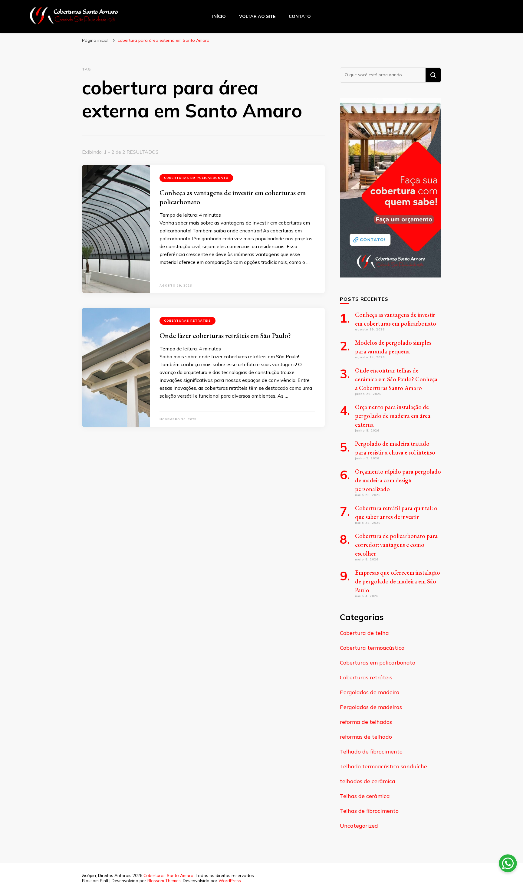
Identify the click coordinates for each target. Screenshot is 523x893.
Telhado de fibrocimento (371, 751)
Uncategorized (359, 825)
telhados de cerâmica (367, 781)
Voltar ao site (257, 16)
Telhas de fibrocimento (369, 810)
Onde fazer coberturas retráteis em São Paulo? (225, 335)
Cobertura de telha (364, 632)
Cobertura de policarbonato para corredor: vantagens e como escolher (396, 544)
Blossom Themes (164, 880)
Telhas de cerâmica (365, 796)
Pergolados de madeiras (371, 707)
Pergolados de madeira (370, 692)
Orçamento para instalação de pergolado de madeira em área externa (392, 415)
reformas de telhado (366, 736)
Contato (300, 16)
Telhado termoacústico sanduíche (383, 766)
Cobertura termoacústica (372, 647)
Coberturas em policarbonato (196, 178)
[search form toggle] (494, 16)
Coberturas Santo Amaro (168, 875)
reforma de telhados (366, 721)
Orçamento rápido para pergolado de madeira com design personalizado (398, 480)
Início (219, 16)
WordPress (230, 880)
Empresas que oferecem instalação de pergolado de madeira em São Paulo (397, 581)
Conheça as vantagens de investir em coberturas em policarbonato (233, 197)
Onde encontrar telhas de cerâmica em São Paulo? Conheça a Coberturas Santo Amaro (396, 379)
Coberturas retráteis (187, 321)
